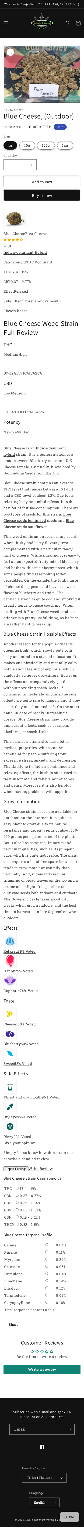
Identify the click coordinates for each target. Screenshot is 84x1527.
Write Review (40, 1168)
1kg (65, 145)
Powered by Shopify (55, 1519)
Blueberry (38, 460)
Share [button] (13, 1324)
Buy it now (42, 195)
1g (10, 145)
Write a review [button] (42, 1369)
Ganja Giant (34, 1519)
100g (46, 145)
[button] (6, 23)
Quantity (10, 156)
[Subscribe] (69, 1429)
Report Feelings (16, 1169)
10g (27, 145)
